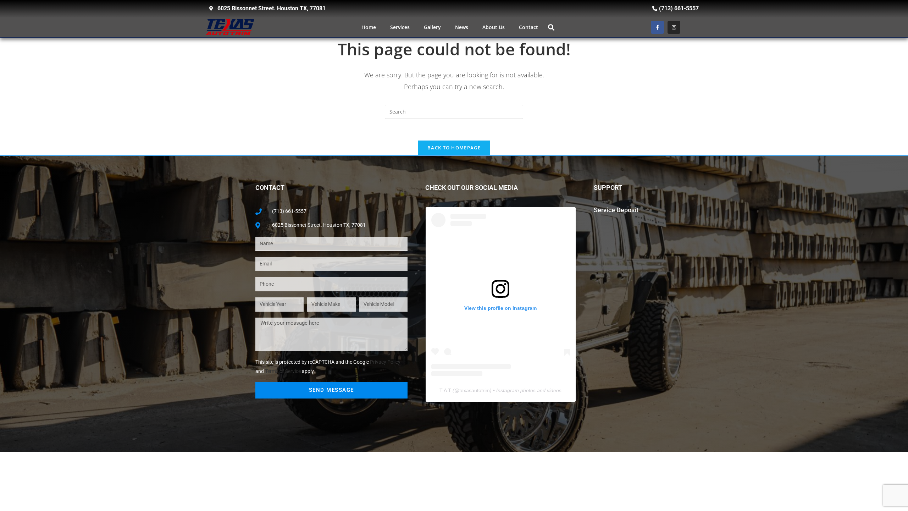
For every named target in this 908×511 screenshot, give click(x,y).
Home (368, 27)
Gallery (432, 27)
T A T (445, 390)
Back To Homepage (454, 147)
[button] (551, 27)
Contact (528, 27)
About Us (493, 27)
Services (400, 27)
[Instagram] (674, 27)
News (461, 27)
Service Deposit (616, 210)
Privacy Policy (385, 362)
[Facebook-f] (657, 27)
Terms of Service (283, 371)
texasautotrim (474, 390)
